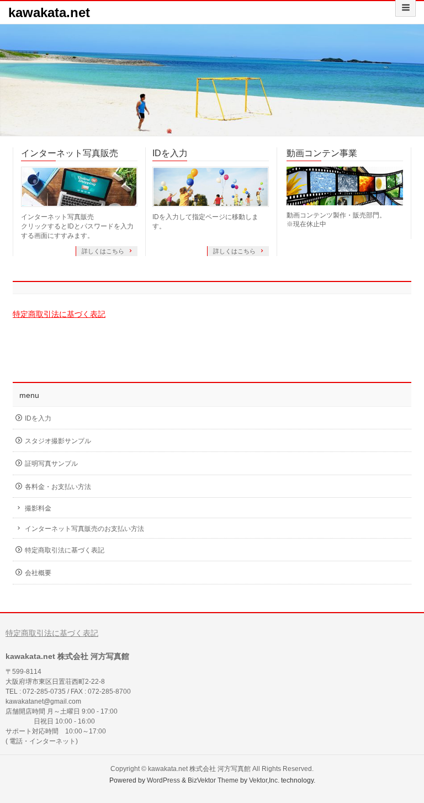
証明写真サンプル (51, 463)
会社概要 (38, 573)
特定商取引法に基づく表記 (59, 314)
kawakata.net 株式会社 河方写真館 (199, 769)
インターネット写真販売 (69, 153)
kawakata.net (49, 12)
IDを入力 (170, 153)
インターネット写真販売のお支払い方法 (84, 529)
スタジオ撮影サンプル (58, 441)
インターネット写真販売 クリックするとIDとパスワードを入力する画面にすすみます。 (77, 226)
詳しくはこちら (104, 251)
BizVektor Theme (213, 780)
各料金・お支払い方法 (58, 487)
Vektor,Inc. (264, 780)
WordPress (163, 780)
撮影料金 (38, 508)
